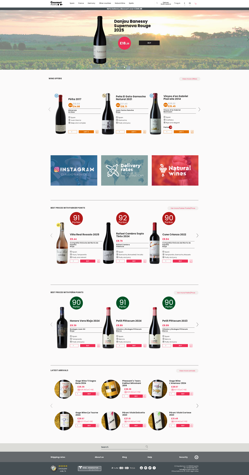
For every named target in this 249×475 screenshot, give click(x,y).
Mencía (122, 339)
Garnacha (122, 120)
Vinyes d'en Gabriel (172, 110)
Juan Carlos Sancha (125, 110)
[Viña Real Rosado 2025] (61, 243)
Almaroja (72, 110)
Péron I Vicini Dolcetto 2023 (133, 413)
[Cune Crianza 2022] (154, 243)
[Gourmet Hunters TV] (74, 170)
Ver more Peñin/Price (186, 292)
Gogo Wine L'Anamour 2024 (177, 382)
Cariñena (170, 120)
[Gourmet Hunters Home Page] (57, 3)
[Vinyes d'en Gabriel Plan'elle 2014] (155, 114)
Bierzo (119, 331)
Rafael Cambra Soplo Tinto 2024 (130, 235)
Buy (149, 43)
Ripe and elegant (173, 123)
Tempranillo (82, 255)
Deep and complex (78, 123)
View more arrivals (187, 371)
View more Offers (189, 79)
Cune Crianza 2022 (174, 234)
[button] (166, 4)
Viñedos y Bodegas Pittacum (129, 329)
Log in (177, 3)
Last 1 (134, 132)
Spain (72, 3)
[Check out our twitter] (149, 468)
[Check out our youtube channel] (141, 468)
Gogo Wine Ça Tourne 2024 (86, 413)
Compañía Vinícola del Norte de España (84, 244)
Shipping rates (58, 457)
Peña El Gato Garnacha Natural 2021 (131, 98)
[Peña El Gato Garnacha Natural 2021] (107, 114)
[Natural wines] (175, 170)
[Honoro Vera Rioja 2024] (61, 327)
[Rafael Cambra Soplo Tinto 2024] (108, 243)
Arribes (71, 112)
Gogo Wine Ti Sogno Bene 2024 (85, 382)
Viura (74, 255)
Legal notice (194, 471)
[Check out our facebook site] (154, 468)
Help (150, 457)
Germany (91, 3)
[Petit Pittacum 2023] (154, 327)
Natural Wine (120, 3)
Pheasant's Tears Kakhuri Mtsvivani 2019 (131, 383)
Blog (124, 457)
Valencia (120, 246)
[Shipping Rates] (124, 170)
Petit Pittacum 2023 (175, 320)
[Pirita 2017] (59, 114)
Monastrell (132, 255)
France (81, 3)
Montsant (168, 112)
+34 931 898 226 (191, 468)
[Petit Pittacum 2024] (107, 327)
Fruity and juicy (124, 123)
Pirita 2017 (74, 99)
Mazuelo (187, 255)
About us (99, 457)
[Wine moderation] (89, 468)
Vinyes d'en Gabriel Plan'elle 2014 (176, 97)
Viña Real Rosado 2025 (84, 234)
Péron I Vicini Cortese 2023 (180, 413)
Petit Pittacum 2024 (128, 320)
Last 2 (86, 132)
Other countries (105, 3)
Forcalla (140, 255)
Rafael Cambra (123, 245)
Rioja (118, 112)
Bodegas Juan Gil (77, 329)
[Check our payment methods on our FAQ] (122, 468)
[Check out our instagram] (145, 468)
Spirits (131, 3)
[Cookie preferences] (193, 457)
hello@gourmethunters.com (188, 469)
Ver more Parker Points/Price (183, 208)
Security (183, 457)
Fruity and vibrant (79, 257)
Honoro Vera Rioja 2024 (85, 320)
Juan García (76, 120)
